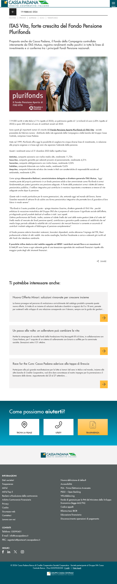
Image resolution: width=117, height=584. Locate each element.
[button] (113, 3)
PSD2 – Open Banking (81, 491)
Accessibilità (66, 483)
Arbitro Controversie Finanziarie (27, 499)
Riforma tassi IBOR (80, 510)
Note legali (77, 568)
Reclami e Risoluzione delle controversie (19, 495)
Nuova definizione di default (73, 479)
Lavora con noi (8, 519)
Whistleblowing (67, 495)
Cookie (5, 507)
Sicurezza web (8, 511)
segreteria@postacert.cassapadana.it (23, 539)
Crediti (66, 568)
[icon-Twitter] (16, 551)
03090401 (16, 531)
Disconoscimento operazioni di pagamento (80, 518)
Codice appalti (67, 506)
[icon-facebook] (3, 551)
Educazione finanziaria (71, 514)
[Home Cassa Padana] (25, 3)
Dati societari (8, 479)
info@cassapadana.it (19, 535)
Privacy (5, 503)
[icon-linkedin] (8, 551)
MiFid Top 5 (7, 491)
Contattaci (6, 515)
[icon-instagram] (22, 551)
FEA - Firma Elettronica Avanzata (75, 487)
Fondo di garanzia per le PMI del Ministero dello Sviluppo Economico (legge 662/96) (86, 501)
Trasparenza (7, 483)
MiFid (4, 487)
